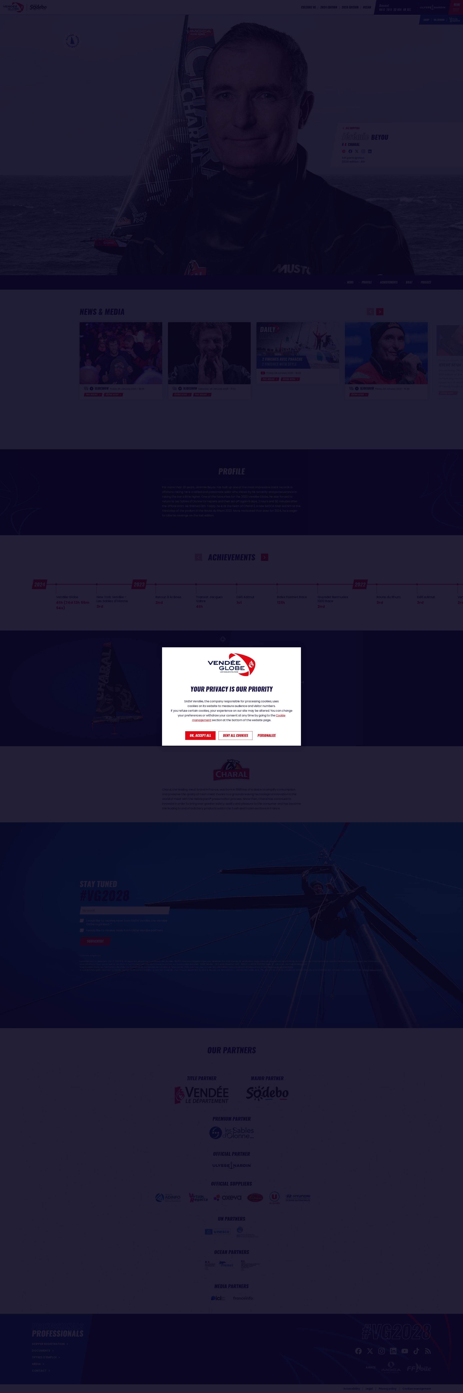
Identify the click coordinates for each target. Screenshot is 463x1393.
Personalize (267, 735)
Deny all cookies (235, 735)
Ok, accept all (200, 735)
